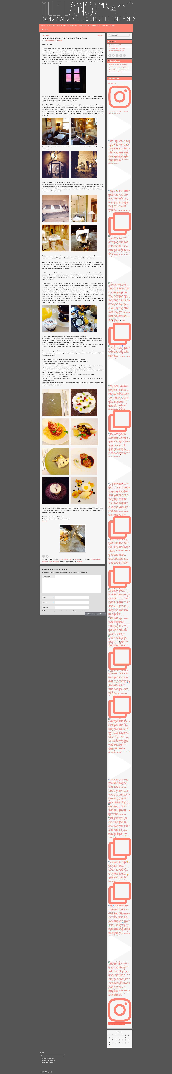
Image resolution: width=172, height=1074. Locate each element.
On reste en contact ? (115, 45)
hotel (50, 561)
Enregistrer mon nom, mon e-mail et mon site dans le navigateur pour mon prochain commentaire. (68, 611)
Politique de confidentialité (116, 50)
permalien (79, 561)
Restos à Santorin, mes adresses (118, 70)
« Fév (109, 1046)
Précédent (45, 35)
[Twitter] (124, 18)
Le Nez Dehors (72, 26)
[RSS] (119, 18)
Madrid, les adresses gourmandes (118, 66)
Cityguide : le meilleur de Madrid (118, 64)
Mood (112, 26)
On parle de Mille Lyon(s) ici (117, 48)
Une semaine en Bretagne (116, 71)
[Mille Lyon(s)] (88, 20)
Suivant (100, 35)
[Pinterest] (130, 18)
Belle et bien (51, 26)
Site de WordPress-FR (48, 1062)
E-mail (48, 603)
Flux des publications (48, 1058)
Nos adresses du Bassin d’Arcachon (119, 68)
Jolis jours (82, 26)
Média (103, 26)
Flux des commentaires (48, 1060)
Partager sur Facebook (43, 556)
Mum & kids (44, 29)
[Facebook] (121, 18)
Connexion (44, 1056)
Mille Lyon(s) (48, 1072)
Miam (107, 26)
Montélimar (56, 561)
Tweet (47, 556)
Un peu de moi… (113, 47)
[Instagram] (127, 18)
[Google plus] (120, 55)
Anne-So (60, 40)
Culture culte (61, 26)
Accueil (43, 26)
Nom (48, 597)
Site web (44, 521)
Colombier (93, 559)
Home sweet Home (94, 26)
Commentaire (47, 576)
